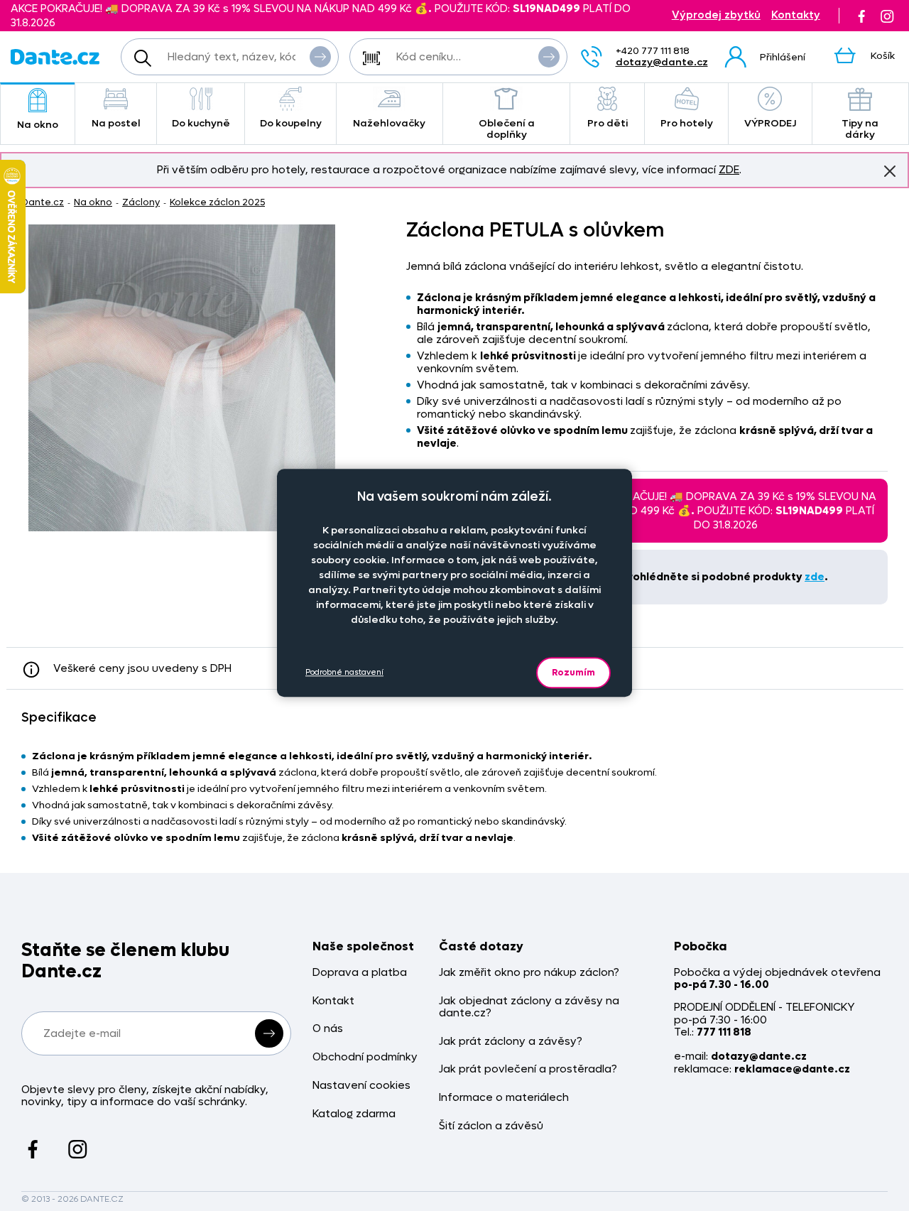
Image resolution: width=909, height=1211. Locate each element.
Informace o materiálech (504, 1098)
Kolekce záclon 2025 (217, 202)
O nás (327, 1029)
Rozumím (573, 672)
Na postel (116, 123)
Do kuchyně (201, 123)
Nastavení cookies (361, 1086)
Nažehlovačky (389, 123)
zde (814, 577)
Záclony (141, 202)
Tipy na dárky (860, 128)
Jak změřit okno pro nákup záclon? (529, 973)
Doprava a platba (359, 973)
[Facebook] (861, 15)
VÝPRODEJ (770, 123)
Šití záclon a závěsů (491, 1126)
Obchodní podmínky (365, 1057)
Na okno (37, 124)
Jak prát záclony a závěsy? (510, 1042)
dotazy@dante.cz (662, 62)
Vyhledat (320, 56)
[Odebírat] (269, 1033)
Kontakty (795, 15)
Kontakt (333, 1001)
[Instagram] (887, 15)
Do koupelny (291, 123)
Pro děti (607, 123)
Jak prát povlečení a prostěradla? (528, 1069)
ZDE (729, 170)
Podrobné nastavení (344, 672)
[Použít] (549, 56)
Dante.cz (42, 202)
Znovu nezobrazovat (890, 171)
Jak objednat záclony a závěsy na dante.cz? (529, 1007)
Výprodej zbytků (716, 15)
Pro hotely (686, 123)
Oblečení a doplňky (507, 128)
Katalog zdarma (354, 1114)
